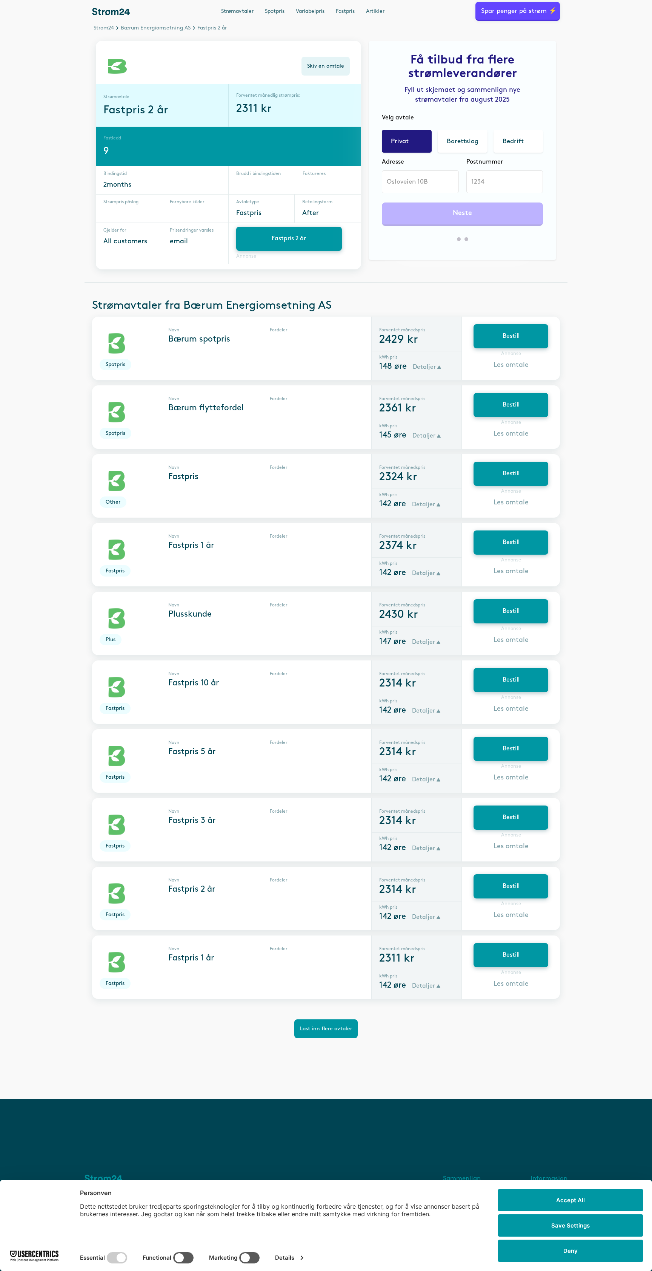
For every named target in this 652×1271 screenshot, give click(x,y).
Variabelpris (310, 11)
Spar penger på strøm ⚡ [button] (519, 11)
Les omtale (511, 365)
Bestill (511, 336)
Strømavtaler (237, 11)
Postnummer (484, 162)
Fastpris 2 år (289, 238)
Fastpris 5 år (191, 752)
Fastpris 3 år (191, 820)
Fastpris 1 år (191, 545)
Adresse (393, 162)
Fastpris (345, 11)
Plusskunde (190, 614)
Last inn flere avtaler (326, 1028)
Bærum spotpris (199, 339)
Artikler (375, 11)
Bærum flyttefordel (206, 408)
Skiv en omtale (325, 65)
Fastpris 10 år (193, 683)
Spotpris (274, 11)
